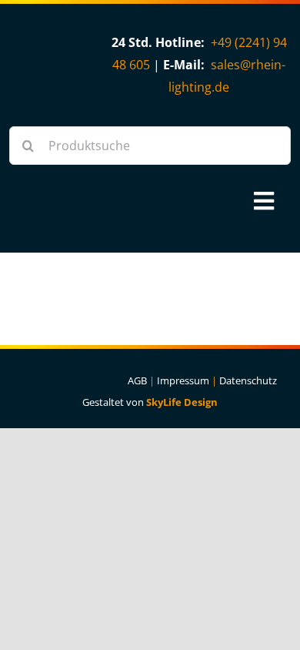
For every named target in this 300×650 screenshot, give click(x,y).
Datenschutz (248, 380)
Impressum (183, 380)
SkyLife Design (182, 402)
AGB (137, 380)
